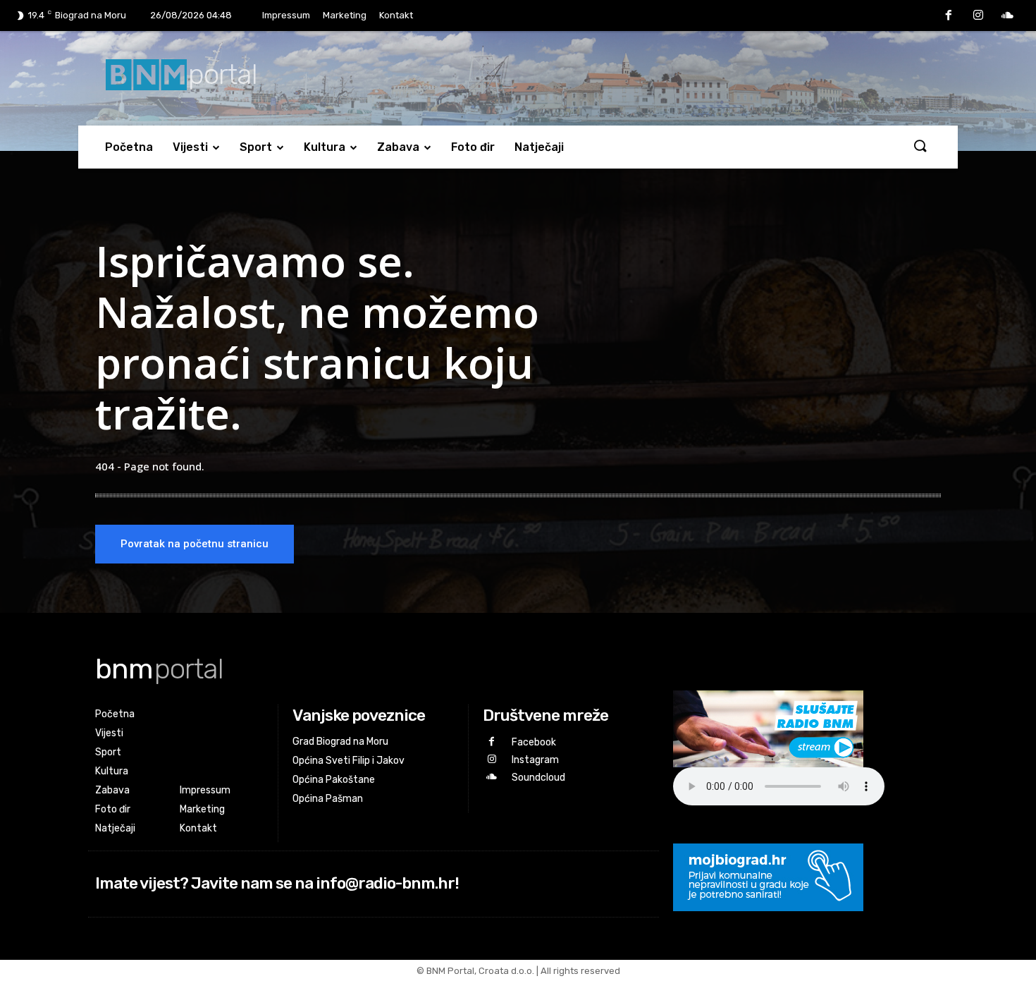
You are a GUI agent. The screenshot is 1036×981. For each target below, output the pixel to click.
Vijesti (190, 147)
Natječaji (539, 147)
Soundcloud (538, 778)
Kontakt (396, 15)
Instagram (535, 760)
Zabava (398, 147)
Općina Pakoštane (333, 780)
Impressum (286, 15)
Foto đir (473, 147)
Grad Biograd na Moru (340, 742)
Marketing (344, 15)
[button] (920, 147)
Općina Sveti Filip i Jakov (348, 761)
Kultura (324, 147)
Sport (256, 147)
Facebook (534, 742)
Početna (129, 147)
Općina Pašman (327, 799)
